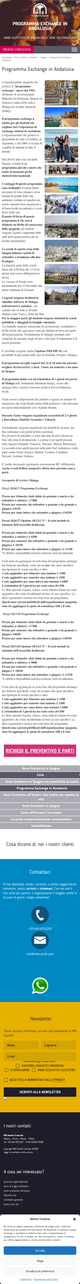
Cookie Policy (26, 1279)
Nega (40, 1260)
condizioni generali (13, 1199)
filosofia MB (10, 1195)
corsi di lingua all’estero (16, 1186)
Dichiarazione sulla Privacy (46, 1279)
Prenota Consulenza (17, 49)
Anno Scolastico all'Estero (56, 1070)
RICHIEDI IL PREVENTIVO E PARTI (40, 751)
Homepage (6, 57)
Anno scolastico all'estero (25, 57)
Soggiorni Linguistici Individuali (42, 1066)
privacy (59, 1080)
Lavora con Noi (11, 1204)
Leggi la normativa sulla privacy (18, 1152)
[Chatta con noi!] (40, 975)
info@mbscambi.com (40, 954)
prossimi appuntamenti (16, 1181)
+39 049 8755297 (40, 929)
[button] (74, 1219)
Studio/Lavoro (19, 1070)
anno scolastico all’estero (17, 1190)
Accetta (40, 1250)
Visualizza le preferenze (40, 1271)
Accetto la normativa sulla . (38, 1080)
